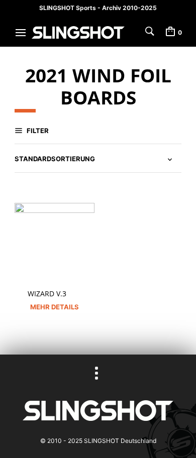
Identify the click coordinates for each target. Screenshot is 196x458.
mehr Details (54, 307)
